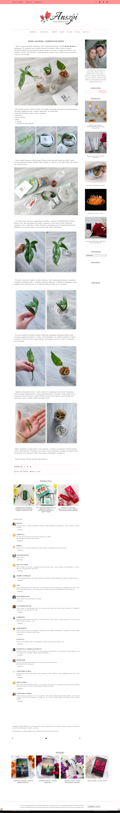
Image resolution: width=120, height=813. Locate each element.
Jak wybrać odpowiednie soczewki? (96, 185)
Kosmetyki (33, 32)
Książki (62, 32)
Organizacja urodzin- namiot (95, 213)
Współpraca (38, 2)
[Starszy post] (79, 738)
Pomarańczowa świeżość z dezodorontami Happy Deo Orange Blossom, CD (96, 126)
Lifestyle (86, 32)
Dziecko (77, 32)
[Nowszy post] (12, 738)
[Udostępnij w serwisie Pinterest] (30, 467)
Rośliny (33, 471)
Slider (38, 471)
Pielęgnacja (44, 32)
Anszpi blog (21, 811)
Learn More (91, 806)
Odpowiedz (20, 529)
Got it (98, 806)
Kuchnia (69, 32)
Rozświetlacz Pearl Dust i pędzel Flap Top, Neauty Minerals (96, 241)
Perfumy (54, 32)
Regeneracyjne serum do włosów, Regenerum (95, 156)
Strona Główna (17, 2)
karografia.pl (104, 811)
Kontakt (29, 2)
